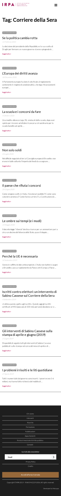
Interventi (30, 418)
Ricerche (30, 423)
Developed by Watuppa (51, 488)
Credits (30, 466)
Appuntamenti (30, 436)
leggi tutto (6, 54)
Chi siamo (30, 414)
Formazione (30, 427)
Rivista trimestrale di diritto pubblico (30, 440)
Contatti (30, 445)
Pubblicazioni (30, 431)
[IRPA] (16, 3)
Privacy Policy (30, 462)
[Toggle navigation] (56, 5)
